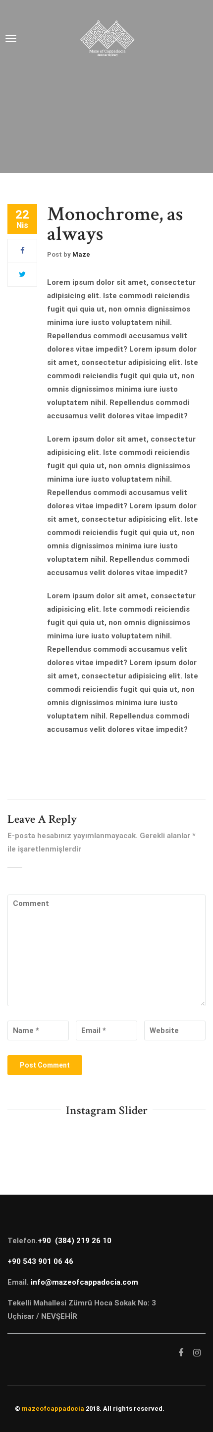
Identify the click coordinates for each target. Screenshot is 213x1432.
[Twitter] (22, 274)
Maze (81, 254)
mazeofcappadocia (53, 1408)
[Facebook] (22, 250)
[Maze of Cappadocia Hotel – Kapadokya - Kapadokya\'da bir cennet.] (107, 38)
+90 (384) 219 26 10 (74, 1240)
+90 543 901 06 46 (40, 1261)
